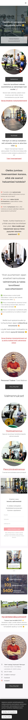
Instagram (7, 680)
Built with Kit (14, 541)
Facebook (7, 677)
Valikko (25, 2)
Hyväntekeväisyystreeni (14, 617)
